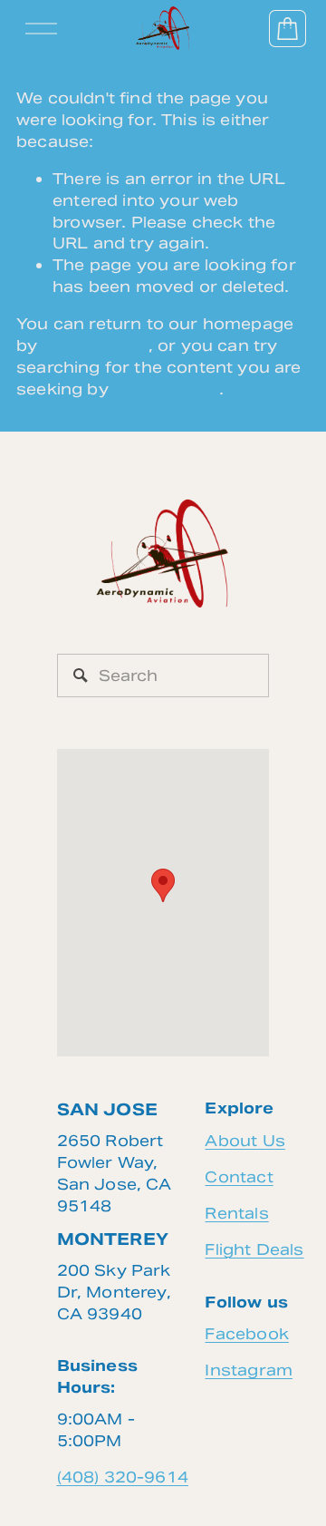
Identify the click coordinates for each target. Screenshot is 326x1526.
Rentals (236, 1213)
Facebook (246, 1334)
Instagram (248, 1370)
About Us (244, 1141)
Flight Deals (254, 1249)
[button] (163, 885)
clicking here (96, 345)
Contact (239, 1177)
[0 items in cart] (287, 28)
